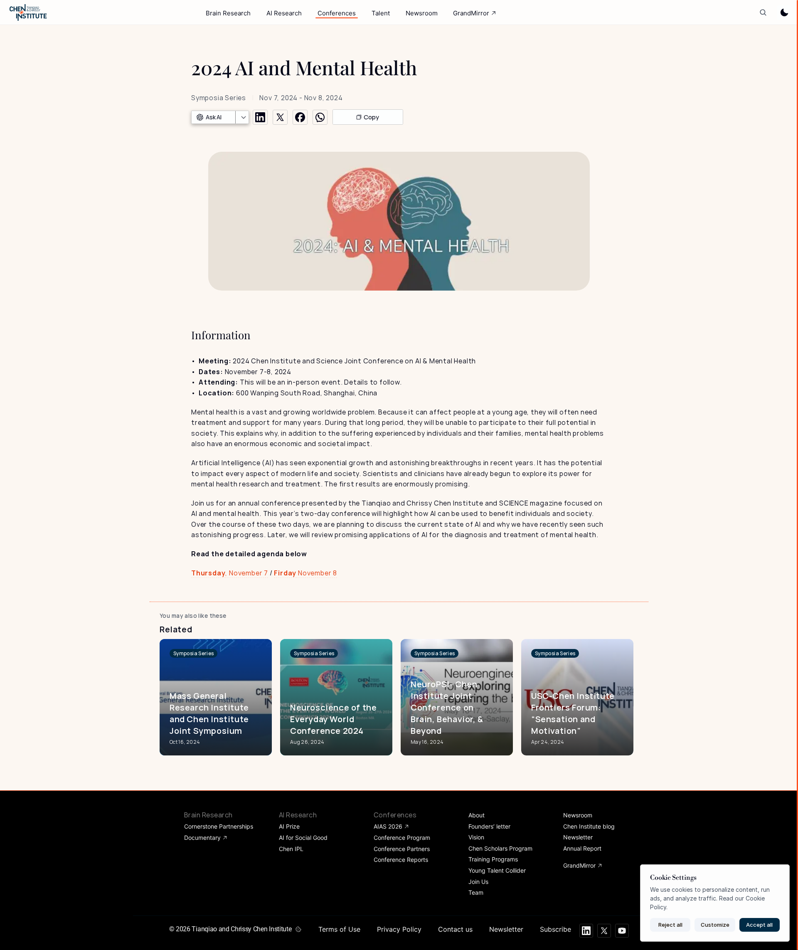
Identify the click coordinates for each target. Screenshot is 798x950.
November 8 (305, 572)
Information (221, 335)
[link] (193, 653)
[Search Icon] (763, 12)
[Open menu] (242, 117)
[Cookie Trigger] (298, 929)
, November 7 (229, 572)
